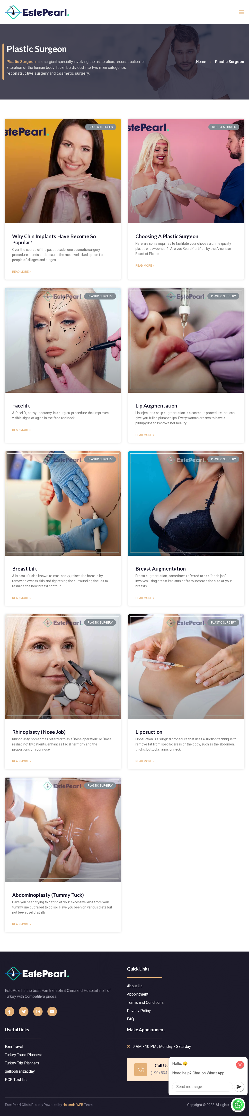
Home (201, 62)
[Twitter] (23, 1011)
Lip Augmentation (156, 405)
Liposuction (148, 732)
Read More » (21, 272)
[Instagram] (38, 1011)
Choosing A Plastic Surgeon (166, 236)
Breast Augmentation (160, 568)
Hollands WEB (73, 1104)
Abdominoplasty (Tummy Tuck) (48, 895)
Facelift (21, 405)
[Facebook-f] (9, 1011)
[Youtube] (52, 1011)
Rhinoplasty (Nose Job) (39, 732)
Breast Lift (24, 568)
